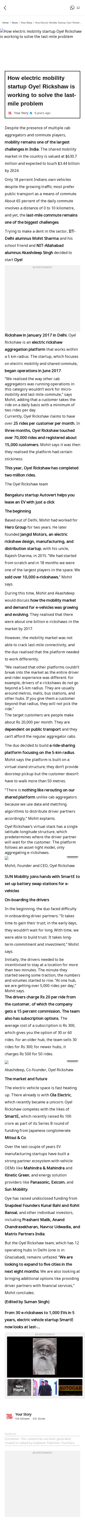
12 (72, 7)
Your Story (26, 22)
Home (5, 22)
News (15, 22)
